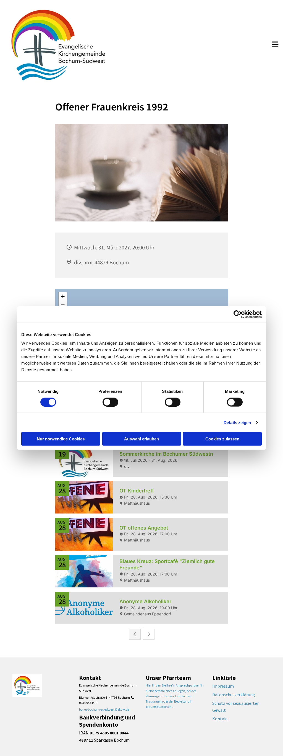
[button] (275, 45)
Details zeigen (237, 422)
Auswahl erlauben (141, 439)
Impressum (223, 686)
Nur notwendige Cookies (61, 439)
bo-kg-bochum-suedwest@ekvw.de (104, 709)
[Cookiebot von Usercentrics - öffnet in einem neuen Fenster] (237, 314)
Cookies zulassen (222, 439)
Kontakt (220, 718)
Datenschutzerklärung (233, 694)
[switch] (110, 402)
